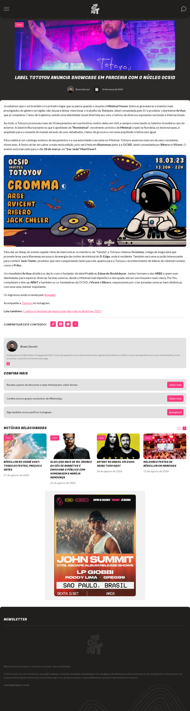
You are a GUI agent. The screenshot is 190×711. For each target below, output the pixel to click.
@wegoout (175, 412)
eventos (118, 673)
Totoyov (27, 303)
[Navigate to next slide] (184, 428)
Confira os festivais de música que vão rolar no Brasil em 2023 (62, 311)
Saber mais (175, 384)
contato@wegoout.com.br (17, 685)
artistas (77, 673)
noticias (55, 673)
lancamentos (88, 673)
